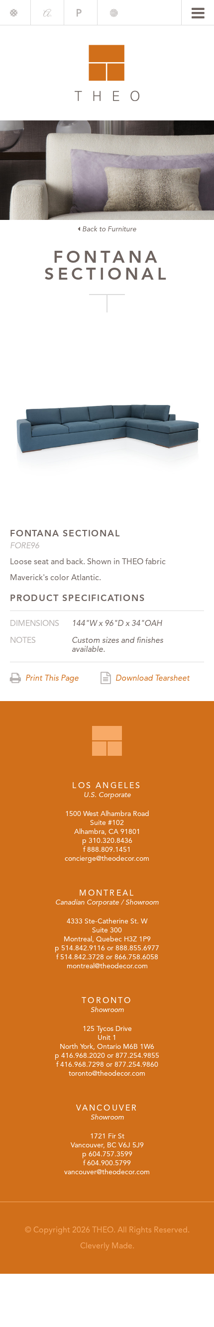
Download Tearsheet (151, 678)
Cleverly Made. (107, 1246)
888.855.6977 (137, 948)
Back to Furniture (108, 229)
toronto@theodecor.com (107, 1073)
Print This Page (51, 678)
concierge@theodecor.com (107, 858)
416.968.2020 (83, 1055)
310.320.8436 (110, 840)
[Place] (81, 13)
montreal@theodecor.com (107, 966)
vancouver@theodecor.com (107, 1172)
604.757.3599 (110, 1154)
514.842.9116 (83, 948)
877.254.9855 (137, 1055)
